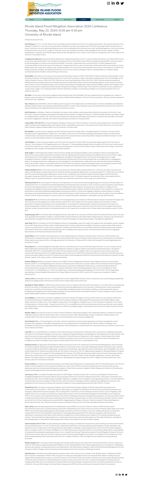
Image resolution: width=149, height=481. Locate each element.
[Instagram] (108, 3)
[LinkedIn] (113, 3)
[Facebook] (118, 3)
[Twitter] (122, 3)
